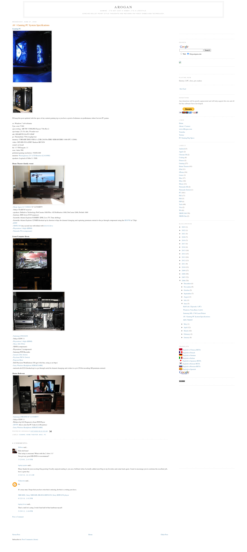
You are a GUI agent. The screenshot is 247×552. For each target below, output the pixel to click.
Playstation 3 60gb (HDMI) (22, 228)
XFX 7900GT (188, 320)
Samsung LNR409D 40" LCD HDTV (26, 417)
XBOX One (183, 216)
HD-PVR (128, 220)
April (186, 327)
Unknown (21, 481)
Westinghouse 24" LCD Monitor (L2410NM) (34, 155)
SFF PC (15, 425)
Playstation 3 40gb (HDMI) (22, 341)
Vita (180, 207)
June (185, 303)
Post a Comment (18, 517)
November (187, 287)
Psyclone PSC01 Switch (21, 357)
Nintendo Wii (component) (22, 231)
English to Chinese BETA (191, 350)
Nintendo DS (183, 187)
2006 (184, 280)
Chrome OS (183, 154)
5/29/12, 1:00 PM (25, 511)
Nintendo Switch (185, 190)
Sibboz (20, 447)
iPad (180, 169)
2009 (184, 270)
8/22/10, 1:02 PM (25, 498)
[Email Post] (50, 431)
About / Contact (184, 126)
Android (182, 149)
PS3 (180, 195)
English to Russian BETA (191, 366)
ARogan (123, 7)
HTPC (15, 223)
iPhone (181, 172)
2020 (184, 237)
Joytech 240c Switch (20, 354)
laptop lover (22, 504)
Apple (181, 151)
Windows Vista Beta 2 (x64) (193, 310)
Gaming (22, 434)
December (187, 283)
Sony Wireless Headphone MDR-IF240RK (28, 365)
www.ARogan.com (185, 129)
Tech (180, 204)
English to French (188, 352)
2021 (184, 233)
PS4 (180, 198)
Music (181, 184)
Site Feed (183, 89)
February (187, 334)
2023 (184, 227)
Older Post (164, 534)
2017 (184, 244)
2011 (184, 264)
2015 (184, 250)
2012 (184, 260)
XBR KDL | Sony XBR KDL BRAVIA (31, 495)
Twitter (181, 135)
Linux (181, 175)
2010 (184, 267)
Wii (180, 210)
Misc (41, 434)
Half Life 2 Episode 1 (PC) (192, 306)
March (186, 331)
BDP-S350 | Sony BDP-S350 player (57, 495)
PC (45, 434)
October (187, 290)
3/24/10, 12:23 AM (26, 475)
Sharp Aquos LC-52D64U (22, 207)
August (186, 297)
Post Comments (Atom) (30, 539)
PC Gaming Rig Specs (186, 138)
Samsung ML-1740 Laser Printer (194, 313)
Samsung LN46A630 (20, 336)
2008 (184, 274)
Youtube (182, 132)
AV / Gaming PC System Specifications (30, 25)
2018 (184, 240)
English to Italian (188, 358)
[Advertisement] (59, 525)
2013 (184, 257)
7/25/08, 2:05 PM (25, 459)
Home (90, 534)
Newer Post (16, 534)
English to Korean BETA (191, 364)
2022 (184, 230)
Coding (181, 157)
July (185, 300)
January (187, 337)
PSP (180, 201)
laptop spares (22, 465)
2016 (184, 247)
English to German (189, 355)
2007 (184, 277)
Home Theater (32, 434)
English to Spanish (189, 369)
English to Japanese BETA (191, 361)
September (188, 293)
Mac (180, 178)
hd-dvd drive (48, 226)
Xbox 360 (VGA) (19, 344)
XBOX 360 (17, 226)
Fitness (181, 160)
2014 (184, 254)
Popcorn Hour (18, 360)
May (185, 324)
